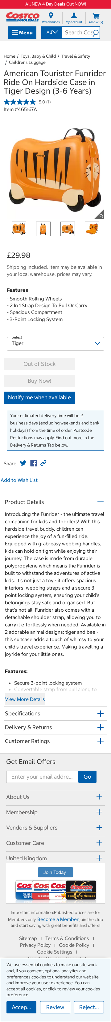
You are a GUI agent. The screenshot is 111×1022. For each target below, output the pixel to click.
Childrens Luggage (27, 62)
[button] (96, 32)
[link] (23, 463)
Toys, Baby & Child (38, 56)
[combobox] (51, 32)
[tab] (55, 797)
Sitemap (28, 938)
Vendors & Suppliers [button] (32, 827)
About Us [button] (18, 796)
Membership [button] (22, 812)
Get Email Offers (31, 761)
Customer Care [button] (25, 842)
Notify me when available (39, 397)
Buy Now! (39, 380)
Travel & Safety (75, 56)
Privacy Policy (35, 945)
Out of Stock (39, 363)
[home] (22, 16)
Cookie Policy (74, 945)
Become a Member (58, 919)
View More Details (25, 699)
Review (55, 1007)
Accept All (24, 1007)
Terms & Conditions (67, 938)
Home (9, 56)
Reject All (91, 1007)
